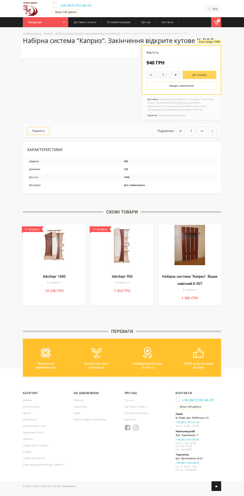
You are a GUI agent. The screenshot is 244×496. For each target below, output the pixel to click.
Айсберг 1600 (54, 276)
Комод (27, 451)
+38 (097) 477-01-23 (187, 422)
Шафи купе (80, 406)
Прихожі (48, 33)
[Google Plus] (212, 131)
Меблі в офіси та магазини (90, 419)
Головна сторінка (32, 33)
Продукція (35, 22)
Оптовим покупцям (118, 22)
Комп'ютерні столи (34, 426)
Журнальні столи (33, 432)
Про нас (146, 22)
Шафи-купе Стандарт (36, 445)
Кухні (77, 413)
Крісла (27, 413)
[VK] (202, 131)
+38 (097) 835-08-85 (187, 439)
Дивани (27, 400)
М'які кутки (29, 419)
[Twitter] (180, 131)
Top (216, 486)
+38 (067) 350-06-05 (75, 5)
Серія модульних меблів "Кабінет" (43, 464)
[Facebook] (191, 131)
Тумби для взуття (33, 458)
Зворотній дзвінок (66, 12)
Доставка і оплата (85, 22)
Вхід (215, 8)
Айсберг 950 (122, 276)
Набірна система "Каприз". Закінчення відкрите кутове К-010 (88, 33)
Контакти (167, 22)
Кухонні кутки (31, 406)
